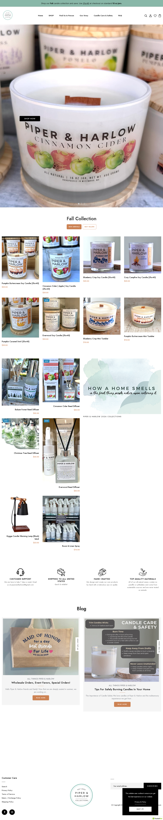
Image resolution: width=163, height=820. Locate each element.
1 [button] (78, 204)
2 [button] (81, 204)
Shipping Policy (7, 801)
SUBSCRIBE (152, 786)
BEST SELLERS (89, 227)
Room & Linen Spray (71, 546)
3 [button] (84, 204)
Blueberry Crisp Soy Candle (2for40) (99, 277)
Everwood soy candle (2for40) (56, 335)
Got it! (140, 809)
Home (40, 15)
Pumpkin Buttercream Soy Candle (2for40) (20, 283)
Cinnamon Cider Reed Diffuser (66, 406)
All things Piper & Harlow (40, 678)
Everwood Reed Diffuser (69, 487)
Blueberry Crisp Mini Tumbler (95, 338)
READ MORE (40, 698)
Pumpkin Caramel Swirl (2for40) (15, 341)
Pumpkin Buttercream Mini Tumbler (139, 336)
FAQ (120, 15)
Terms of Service (8, 794)
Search (4, 786)
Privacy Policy (7, 790)
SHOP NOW (29, 118)
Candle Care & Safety (103, 15)
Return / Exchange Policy (11, 798)
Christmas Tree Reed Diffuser (26, 453)
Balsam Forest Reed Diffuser (27, 409)
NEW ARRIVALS (74, 227)
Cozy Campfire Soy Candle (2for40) (140, 277)
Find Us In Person (66, 15)
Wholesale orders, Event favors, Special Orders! (40, 682)
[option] (81, 116)
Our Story (84, 15)
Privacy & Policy (140, 802)
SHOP (51, 15)
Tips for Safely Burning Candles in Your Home (122, 689)
